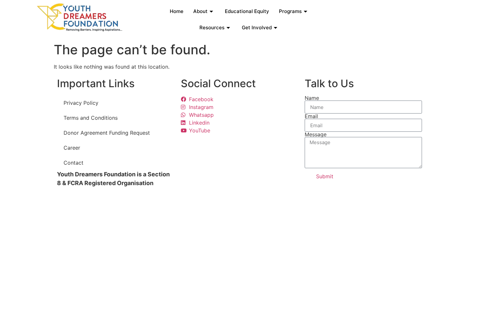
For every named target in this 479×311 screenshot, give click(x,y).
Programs (290, 11)
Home (176, 11)
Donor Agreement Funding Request (107, 132)
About (200, 11)
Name (312, 98)
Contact (73, 162)
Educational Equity (247, 11)
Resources (212, 27)
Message (316, 134)
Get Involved (257, 27)
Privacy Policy (81, 103)
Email (311, 116)
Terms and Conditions (91, 118)
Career (72, 147)
